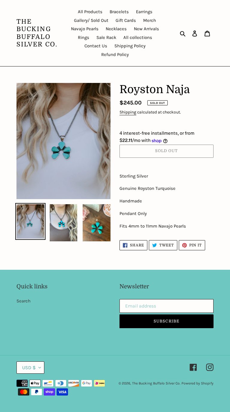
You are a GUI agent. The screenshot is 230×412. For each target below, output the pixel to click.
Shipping (127, 112)
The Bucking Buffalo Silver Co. (37, 33)
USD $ (29, 367)
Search (23, 301)
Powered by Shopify (197, 383)
